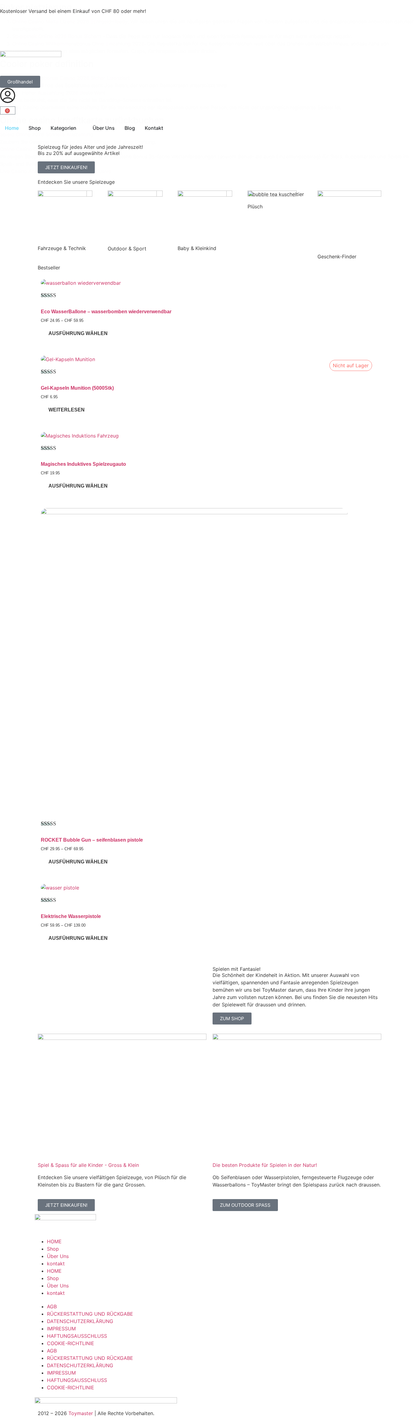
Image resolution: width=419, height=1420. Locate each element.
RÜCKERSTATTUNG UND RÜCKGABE (90, 1314)
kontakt (56, 1263)
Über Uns (58, 1256)
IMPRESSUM (61, 1328)
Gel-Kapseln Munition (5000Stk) (77, 388)
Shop (53, 1249)
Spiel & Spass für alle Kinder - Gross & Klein (88, 1165)
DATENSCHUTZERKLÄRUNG (80, 1321)
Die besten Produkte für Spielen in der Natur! (265, 1165)
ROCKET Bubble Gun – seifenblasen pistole (92, 840)
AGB (52, 1306)
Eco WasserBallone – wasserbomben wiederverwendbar (106, 311)
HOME (54, 1241)
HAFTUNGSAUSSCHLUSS (77, 1336)
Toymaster (80, 1413)
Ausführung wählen (78, 333)
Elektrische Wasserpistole (71, 916)
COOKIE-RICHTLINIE (70, 1343)
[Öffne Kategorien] (80, 128)
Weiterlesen (66, 409)
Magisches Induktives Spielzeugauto (83, 464)
